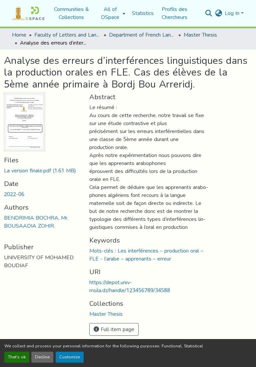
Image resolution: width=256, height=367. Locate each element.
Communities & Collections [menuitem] (71, 13)
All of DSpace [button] (110, 13)
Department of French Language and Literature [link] (142, 35)
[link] (42, 171)
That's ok (17, 357)
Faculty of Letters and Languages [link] (67, 35)
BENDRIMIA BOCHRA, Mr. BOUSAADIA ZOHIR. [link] (36, 222)
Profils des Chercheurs (174, 13)
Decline (42, 357)
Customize (69, 357)
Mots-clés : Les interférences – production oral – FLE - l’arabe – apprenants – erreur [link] (146, 255)
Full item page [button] (116, 329)
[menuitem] (112, 13)
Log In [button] (233, 13)
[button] (28, 13)
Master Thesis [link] (200, 35)
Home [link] (19, 35)
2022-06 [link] (14, 194)
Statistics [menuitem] (143, 13)
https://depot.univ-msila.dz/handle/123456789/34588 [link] (129, 286)
